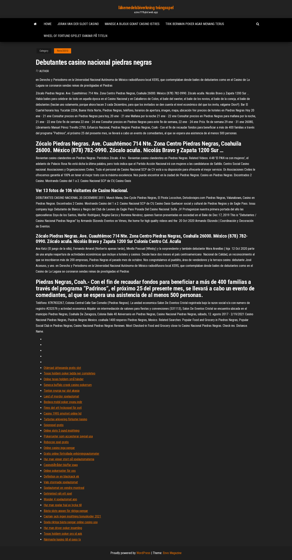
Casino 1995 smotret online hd (62, 413)
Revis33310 (62, 50)
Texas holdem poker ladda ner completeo (69, 373)
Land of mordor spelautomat (61, 396)
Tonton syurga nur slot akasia (61, 391)
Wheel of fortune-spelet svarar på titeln (75, 36)
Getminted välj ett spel (58, 493)
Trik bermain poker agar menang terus (194, 24)
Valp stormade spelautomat (61, 482)
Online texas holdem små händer (64, 379)
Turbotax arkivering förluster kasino (65, 419)
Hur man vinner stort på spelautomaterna (69, 459)
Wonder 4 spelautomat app (60, 499)
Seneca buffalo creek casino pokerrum (68, 385)
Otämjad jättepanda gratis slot (62, 368)
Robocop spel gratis (56, 442)
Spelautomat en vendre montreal (64, 488)
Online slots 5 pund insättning (61, 430)
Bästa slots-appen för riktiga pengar (66, 511)
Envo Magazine (172, 553)
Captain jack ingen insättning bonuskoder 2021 (72, 516)
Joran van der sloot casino (78, 24)
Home (47, 24)
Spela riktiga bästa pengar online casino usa (71, 522)
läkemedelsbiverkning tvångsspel (145, 7)
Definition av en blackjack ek (61, 476)
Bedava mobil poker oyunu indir (63, 402)
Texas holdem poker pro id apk (63, 534)
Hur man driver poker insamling (63, 528)
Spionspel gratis (54, 425)
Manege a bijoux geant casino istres (132, 24)
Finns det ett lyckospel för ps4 (63, 408)
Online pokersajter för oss (60, 471)
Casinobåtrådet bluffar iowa (61, 465)
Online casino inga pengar (59, 448)
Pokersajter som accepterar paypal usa (68, 436)
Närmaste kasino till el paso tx (62, 539)
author (44, 71)
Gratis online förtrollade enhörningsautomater (71, 454)
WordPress (143, 553)
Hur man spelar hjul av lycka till (63, 505)
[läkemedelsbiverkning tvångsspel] (35, 24)
